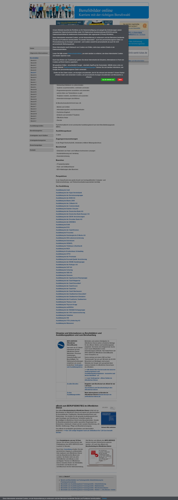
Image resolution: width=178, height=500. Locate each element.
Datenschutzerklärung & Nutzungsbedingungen (80, 67)
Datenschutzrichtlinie (75, 53)
